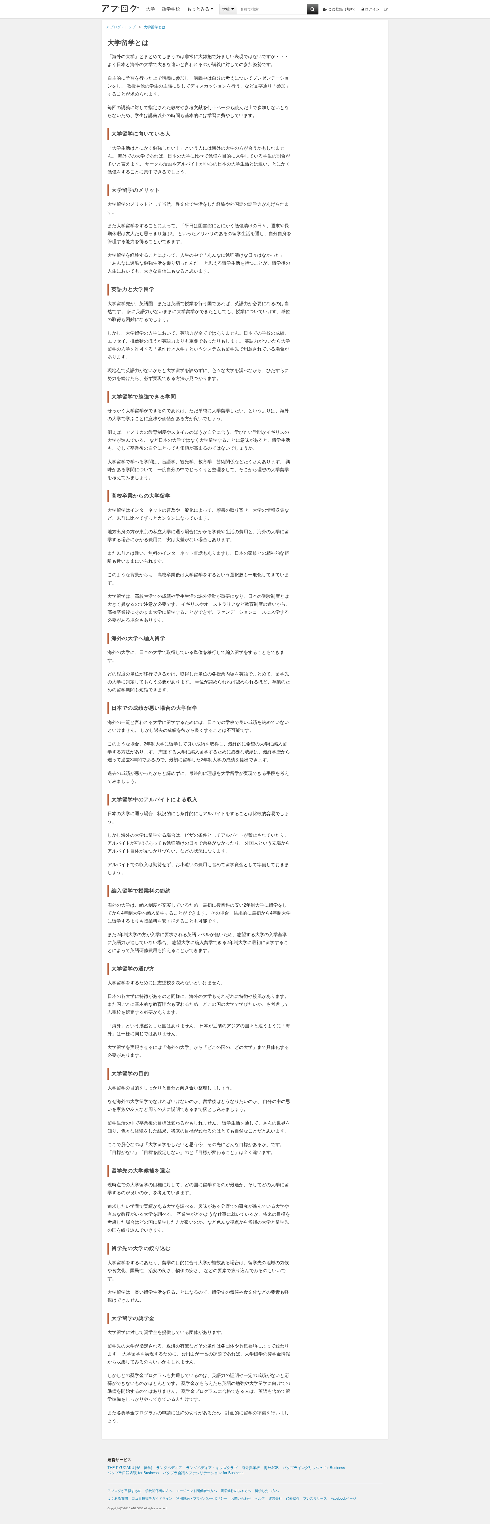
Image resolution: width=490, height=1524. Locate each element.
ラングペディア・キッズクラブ (212, 1468)
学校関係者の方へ (158, 1491)
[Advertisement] (340, 124)
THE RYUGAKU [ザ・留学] (129, 1468)
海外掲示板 (251, 1468)
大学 (150, 9)
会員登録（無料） (343, 9)
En (386, 9)
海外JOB (271, 1468)
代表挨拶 (292, 1498)
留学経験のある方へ (236, 1491)
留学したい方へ (267, 1491)
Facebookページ (343, 1498)
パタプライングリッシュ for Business (314, 1468)
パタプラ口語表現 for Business (133, 1473)
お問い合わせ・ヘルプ (248, 1498)
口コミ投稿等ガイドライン (152, 1498)
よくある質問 (117, 1498)
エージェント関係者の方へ (196, 1491)
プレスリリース (315, 1498)
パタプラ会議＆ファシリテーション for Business (203, 1473)
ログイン (372, 9)
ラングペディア (169, 1468)
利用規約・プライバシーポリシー (201, 1498)
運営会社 (275, 1498)
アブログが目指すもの (124, 1491)
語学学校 (171, 9)
